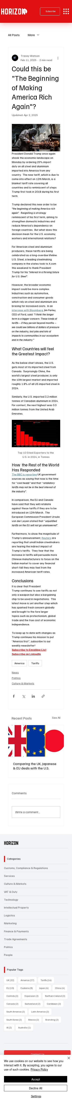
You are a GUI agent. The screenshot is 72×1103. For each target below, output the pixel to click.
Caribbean (55, 1003)
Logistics (9, 915)
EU (11, 988)
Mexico (34, 1019)
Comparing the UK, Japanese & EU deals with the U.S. (34, 765)
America (19, 663)
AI (10, 1027)
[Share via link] (43, 696)
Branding (53, 1019)
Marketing (10, 923)
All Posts (14, 35)
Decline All (35, 1088)
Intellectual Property (16, 907)
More (31, 35)
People (8, 954)
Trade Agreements (15, 939)
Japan (45, 988)
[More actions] (57, 57)
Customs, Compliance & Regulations (26, 868)
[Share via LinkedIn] (33, 696)
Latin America (41, 1011)
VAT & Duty (10, 891)
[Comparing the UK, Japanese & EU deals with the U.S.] (36, 741)
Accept (35, 1079)
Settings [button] (36, 1096)
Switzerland (34, 1003)
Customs (27, 988)
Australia (25, 1027)
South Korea (15, 1019)
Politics (16, 678)
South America (16, 1011)
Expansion (33, 995)
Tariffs (35, 663)
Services (9, 875)
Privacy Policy (39, 1069)
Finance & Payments (16, 931)
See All (56, 717)
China (61, 988)
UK (11, 980)
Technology (11, 899)
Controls (13, 995)
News (15, 672)
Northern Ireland (56, 995)
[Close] (66, 1060)
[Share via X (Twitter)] (23, 696)
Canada (13, 1003)
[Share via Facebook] (14, 696)
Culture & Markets (23, 683)
